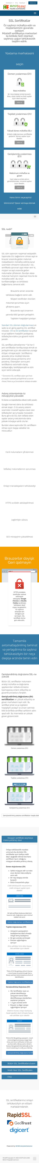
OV (11, 330)
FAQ (10, 1077)
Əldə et (19, 102)
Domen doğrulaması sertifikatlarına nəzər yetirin (20, 922)
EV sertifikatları (22, 330)
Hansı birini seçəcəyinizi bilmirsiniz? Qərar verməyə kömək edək (19, 203)
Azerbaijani (9, 3)
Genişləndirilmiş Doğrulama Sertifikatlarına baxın (20, 1053)
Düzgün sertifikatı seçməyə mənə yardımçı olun (18, 839)
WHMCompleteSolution (24, 1146)
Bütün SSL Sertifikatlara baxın (21, 1063)
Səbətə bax (33, 3)
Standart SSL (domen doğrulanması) (18, 325)
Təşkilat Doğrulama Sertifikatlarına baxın (20, 982)
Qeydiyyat (22, 3)
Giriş (16, 3)
